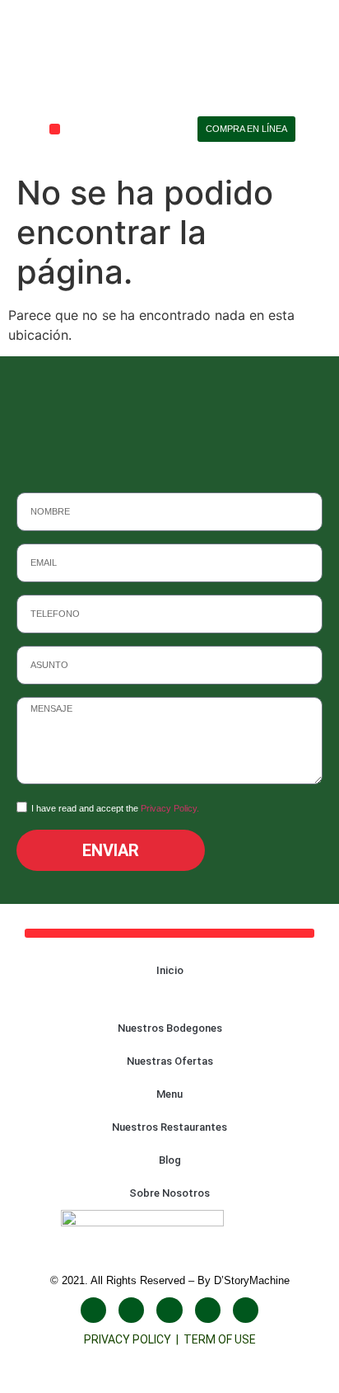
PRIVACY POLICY (130, 1339)
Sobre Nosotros (169, 1193)
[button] (54, 129)
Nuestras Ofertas (170, 1061)
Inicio (169, 970)
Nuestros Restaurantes (169, 1127)
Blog (170, 1160)
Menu (169, 1094)
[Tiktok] (208, 1310)
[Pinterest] (245, 1310)
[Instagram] (131, 1310)
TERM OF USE (219, 1339)
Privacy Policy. (170, 809)
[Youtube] (169, 1310)
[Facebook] (93, 1310)
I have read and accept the (115, 809)
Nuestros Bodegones (170, 1028)
